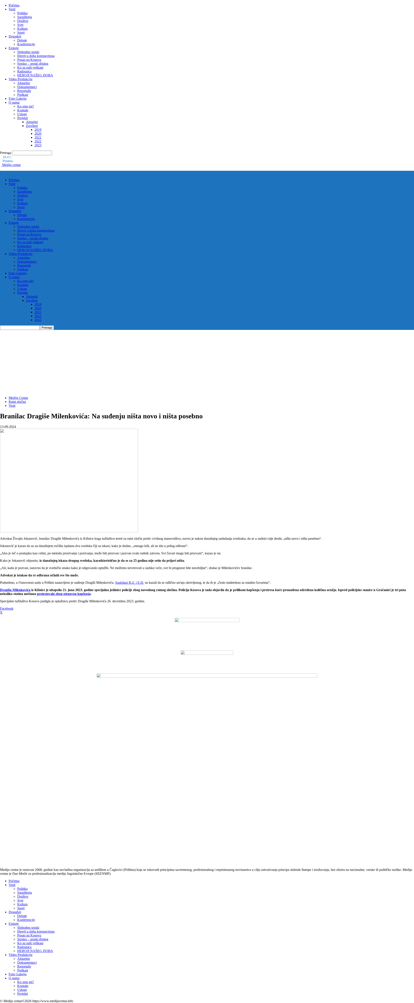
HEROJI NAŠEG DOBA (35, 75)
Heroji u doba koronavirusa (36, 56)
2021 (37, 137)
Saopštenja (24, 17)
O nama (14, 102)
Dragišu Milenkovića (15, 590)
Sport (21, 32)
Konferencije (26, 44)
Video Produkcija (20, 79)
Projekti (22, 118)
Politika (22, 13)
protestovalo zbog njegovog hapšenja (64, 594)
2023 (37, 145)
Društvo (22, 21)
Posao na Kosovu (29, 60)
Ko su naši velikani (30, 67)
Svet (20, 25)
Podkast (22, 95)
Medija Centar (18, 398)
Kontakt (22, 110)
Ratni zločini (17, 401)
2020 (37, 133)
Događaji (15, 36)
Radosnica (24, 71)
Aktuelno (23, 83)
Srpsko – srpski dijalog (32, 63)
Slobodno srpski (28, 52)
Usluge (22, 114)
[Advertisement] (207, 362)
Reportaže (24, 91)
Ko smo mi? (25, 106)
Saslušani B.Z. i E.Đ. (129, 582)
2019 (37, 129)
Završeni (32, 126)
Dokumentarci (27, 87)
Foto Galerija (18, 98)
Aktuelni (32, 122)
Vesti (12, 9)
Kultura (22, 28)
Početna (14, 5)
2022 (37, 141)
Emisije (14, 48)
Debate (22, 40)
